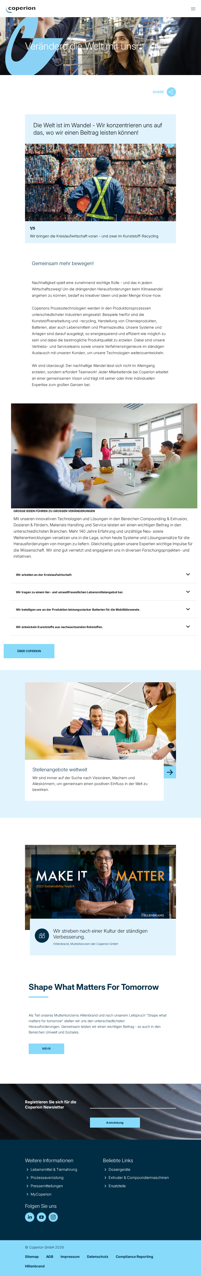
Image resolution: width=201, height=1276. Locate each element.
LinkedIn (29, 1217)
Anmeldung (115, 1122)
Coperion (20, 9)
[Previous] (30, 178)
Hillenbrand (35, 1266)
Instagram (53, 1217)
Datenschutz (97, 1256)
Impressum (70, 1256)
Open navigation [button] (193, 8)
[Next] (171, 178)
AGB (49, 1256)
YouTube (41, 1217)
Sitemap (32, 1256)
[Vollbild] (100, 178)
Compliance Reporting (134, 1256)
